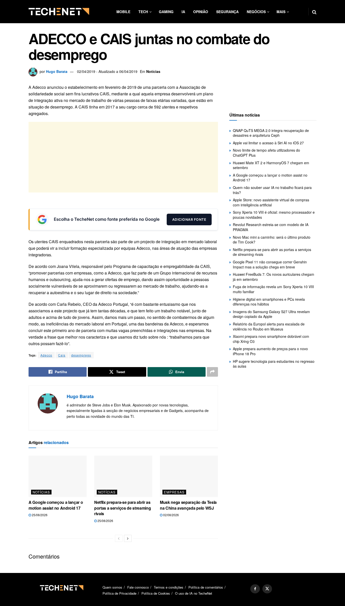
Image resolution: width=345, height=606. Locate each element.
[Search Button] (314, 11)
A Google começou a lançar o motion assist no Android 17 (56, 505)
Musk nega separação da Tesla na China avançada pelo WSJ (188, 505)
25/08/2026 (39, 515)
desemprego (81, 355)
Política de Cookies (155, 593)
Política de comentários (205, 587)
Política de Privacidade (119, 593)
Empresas (174, 492)
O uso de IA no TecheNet (193, 593)
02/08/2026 (170, 515)
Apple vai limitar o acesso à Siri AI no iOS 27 (268, 142)
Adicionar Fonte (189, 219)
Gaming (166, 11)
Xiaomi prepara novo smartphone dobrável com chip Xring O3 (271, 339)
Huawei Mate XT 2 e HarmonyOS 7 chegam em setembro (271, 165)
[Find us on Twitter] (267, 588)
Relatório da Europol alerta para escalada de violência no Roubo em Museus (269, 326)
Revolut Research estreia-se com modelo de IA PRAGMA (270, 227)
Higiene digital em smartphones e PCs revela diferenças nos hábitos (269, 302)
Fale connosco (138, 587)
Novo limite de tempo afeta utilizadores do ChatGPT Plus (266, 153)
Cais (61, 355)
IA (183, 11)
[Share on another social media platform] (212, 372)
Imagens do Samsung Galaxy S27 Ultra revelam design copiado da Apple (271, 314)
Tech (143, 11)
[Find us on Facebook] (255, 588)
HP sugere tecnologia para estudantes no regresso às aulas (273, 364)
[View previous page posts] (118, 538)
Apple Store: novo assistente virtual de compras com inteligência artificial (271, 202)
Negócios (256, 11)
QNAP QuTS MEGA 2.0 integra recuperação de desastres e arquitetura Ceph (271, 133)
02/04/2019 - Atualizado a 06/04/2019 (107, 71)
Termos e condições (168, 587)
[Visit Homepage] (59, 11)
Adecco (46, 355)
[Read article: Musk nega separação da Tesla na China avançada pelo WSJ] (189, 476)
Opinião (200, 11)
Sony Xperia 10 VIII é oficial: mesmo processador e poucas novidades (274, 215)
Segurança (227, 11)
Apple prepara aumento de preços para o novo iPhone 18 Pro (270, 351)
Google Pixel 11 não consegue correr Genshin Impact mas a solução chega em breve (270, 264)
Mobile (123, 11)
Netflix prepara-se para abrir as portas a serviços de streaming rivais (122, 507)
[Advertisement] (123, 157)
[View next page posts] (128, 538)
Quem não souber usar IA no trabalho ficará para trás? (272, 190)
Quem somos (112, 587)
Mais (281, 11)
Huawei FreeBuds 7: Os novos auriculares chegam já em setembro (273, 277)
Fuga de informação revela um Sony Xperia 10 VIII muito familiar (273, 289)
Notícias (153, 71)
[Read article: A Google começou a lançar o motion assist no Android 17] (58, 476)
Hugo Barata (56, 71)
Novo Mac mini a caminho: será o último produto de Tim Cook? (271, 240)
